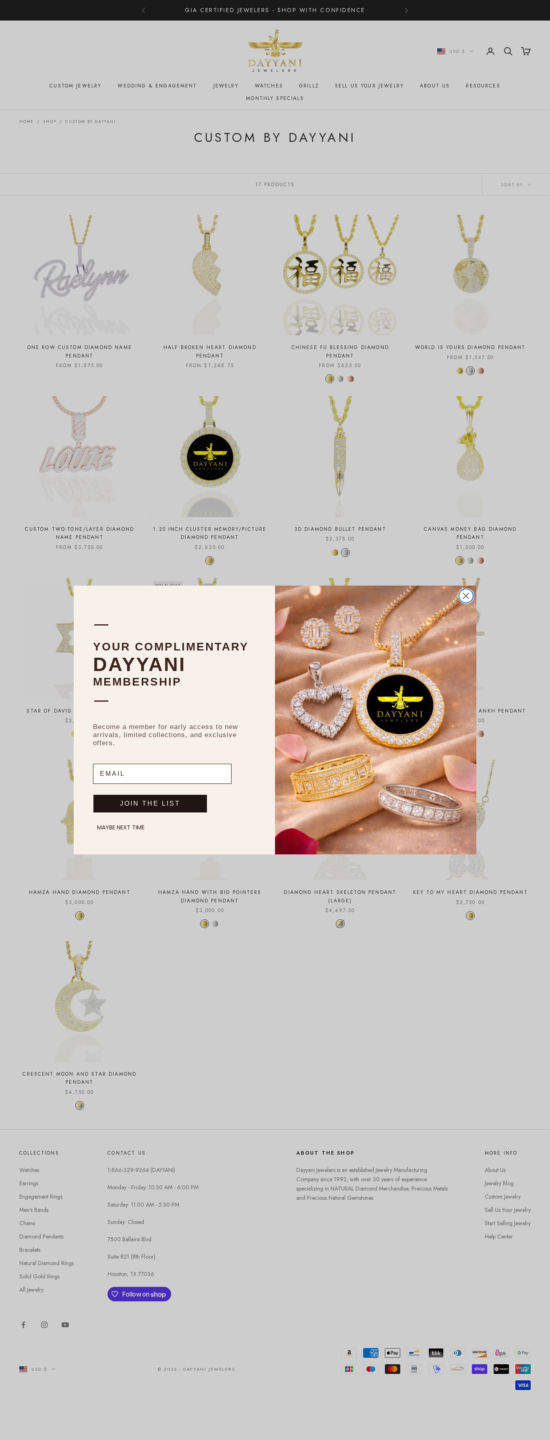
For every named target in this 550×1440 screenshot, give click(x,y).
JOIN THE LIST (150, 803)
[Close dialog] (466, 596)
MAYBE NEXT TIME (121, 827)
